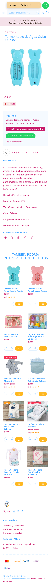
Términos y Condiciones (13, 525)
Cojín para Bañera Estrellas (36, 425)
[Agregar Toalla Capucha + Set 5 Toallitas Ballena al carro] (19, 439)
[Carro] (47, 13)
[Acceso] (43, 13)
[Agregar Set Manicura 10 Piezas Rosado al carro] (19, 348)
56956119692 (12, 547)
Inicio (16, 20)
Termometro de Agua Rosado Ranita (37, 289)
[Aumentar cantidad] (11, 304)
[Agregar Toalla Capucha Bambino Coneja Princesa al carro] (19, 484)
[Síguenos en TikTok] (22, 511)
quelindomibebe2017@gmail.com (20, 544)
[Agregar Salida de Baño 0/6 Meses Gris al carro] (19, 394)
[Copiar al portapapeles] (32, 237)
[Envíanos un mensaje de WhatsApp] (45, 5)
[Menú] (3, 13)
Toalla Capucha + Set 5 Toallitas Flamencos (36, 472)
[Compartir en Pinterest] (25, 237)
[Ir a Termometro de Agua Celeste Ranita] (13, 275)
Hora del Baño (28, 20)
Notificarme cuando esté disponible (27, 129)
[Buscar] (37, 12)
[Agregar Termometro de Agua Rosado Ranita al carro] (43, 304)
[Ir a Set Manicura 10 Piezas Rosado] (13, 321)
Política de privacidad (12, 533)
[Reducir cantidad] (6, 304)
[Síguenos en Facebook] (18, 511)
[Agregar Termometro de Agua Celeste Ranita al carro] (19, 304)
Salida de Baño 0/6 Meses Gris (12, 380)
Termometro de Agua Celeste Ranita (13, 289)
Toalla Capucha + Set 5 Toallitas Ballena (12, 426)
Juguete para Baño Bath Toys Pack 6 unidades (36, 336)
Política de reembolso (13, 529)
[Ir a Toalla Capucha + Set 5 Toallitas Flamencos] (37, 456)
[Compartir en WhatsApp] (18, 237)
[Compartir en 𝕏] (12, 237)
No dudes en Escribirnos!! (22, 136)
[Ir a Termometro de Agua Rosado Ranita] (37, 275)
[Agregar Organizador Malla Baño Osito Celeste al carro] (43, 394)
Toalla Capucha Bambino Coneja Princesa (11, 472)
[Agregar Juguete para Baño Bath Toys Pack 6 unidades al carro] (43, 348)
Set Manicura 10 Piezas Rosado (11, 335)
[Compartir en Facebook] (5, 237)
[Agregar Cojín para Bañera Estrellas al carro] (43, 439)
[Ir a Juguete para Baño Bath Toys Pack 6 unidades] (37, 321)
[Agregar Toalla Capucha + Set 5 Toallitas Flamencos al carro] (43, 484)
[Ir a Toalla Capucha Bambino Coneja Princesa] (13, 456)
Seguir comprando (14, 142)
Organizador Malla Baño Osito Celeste (37, 380)
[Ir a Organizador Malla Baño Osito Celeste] (37, 365)
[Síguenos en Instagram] (14, 511)
